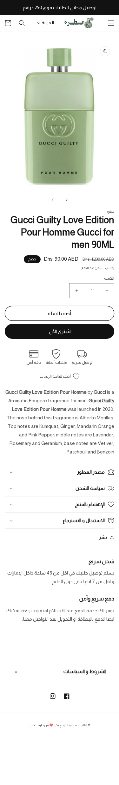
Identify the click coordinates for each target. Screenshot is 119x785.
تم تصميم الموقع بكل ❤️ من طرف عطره (55, 725)
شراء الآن (59, 331)
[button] (111, 23)
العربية (48, 22)
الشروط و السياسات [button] (84, 671)
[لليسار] (67, 200)
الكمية (109, 278)
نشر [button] (103, 537)
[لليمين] (53, 200)
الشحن (99, 268)
